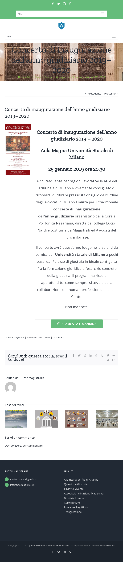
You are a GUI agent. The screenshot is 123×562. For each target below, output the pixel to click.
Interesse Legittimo (76, 507)
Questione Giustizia (75, 484)
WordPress (109, 545)
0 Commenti (58, 337)
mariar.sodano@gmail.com (24, 479)
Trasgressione (73, 512)
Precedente (94, 93)
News (47, 337)
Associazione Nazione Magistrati (83, 493)
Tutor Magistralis (16, 337)
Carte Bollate (72, 502)
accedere (16, 445)
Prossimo (110, 93)
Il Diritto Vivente (74, 489)
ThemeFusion (62, 545)
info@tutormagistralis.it (22, 484)
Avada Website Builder (42, 545)
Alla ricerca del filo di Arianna (81, 479)
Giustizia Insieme (74, 498)
